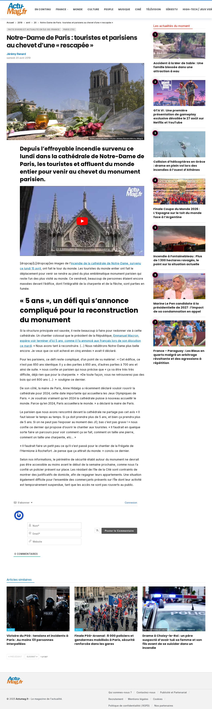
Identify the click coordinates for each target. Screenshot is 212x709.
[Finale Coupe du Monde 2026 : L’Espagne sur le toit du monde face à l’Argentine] (179, 192)
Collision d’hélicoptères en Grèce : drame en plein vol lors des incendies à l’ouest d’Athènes (179, 166)
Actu (11, 630)
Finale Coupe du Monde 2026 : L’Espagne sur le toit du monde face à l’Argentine (177, 213)
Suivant (31, 656)
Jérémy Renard (16, 54)
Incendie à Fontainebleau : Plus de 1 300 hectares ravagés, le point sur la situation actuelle (177, 260)
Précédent (16, 656)
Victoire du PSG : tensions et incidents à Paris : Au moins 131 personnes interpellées (37, 640)
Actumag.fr (22, 698)
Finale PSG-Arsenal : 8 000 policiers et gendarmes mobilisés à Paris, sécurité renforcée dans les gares (105, 640)
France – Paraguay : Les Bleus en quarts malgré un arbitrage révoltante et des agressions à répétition (178, 357)
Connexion (130, 502)
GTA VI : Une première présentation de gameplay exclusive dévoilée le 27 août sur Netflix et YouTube (178, 116)
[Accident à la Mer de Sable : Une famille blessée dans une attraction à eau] (179, 46)
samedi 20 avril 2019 (18, 57)
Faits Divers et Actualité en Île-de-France (34, 29)
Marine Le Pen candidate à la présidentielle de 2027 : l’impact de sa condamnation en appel (178, 307)
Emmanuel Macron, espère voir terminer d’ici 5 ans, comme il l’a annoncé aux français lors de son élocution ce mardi (80, 340)
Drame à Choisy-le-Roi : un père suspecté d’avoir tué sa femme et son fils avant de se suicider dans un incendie (172, 642)
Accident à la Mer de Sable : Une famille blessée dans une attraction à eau (178, 67)
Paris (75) (69, 29)
